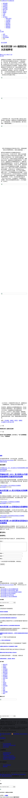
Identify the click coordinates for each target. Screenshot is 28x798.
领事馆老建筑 (6, 754)
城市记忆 (5, 664)
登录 (2, 31)
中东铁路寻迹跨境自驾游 (9, 757)
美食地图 (5, 691)
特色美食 (5, 685)
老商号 (4, 684)
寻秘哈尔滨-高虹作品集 (9, 759)
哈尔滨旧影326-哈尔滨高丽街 (8, 593)
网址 (1, 558)
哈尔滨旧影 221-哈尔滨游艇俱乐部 (9, 589)
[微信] (3, 738)
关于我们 (5, 17)
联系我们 (8, 23)
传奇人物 (5, 678)
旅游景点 (5, 675)
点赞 (8, 422)
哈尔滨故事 (6, 37)
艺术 (4, 687)
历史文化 (5, 35)
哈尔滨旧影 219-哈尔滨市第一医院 (9, 590)
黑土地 (4, 11)
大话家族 (8, 20)
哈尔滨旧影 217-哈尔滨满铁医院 (9, 596)
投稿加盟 (8, 26)
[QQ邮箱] (4, 738)
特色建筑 (5, 676)
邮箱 (1, 556)
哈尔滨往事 (6, 746)
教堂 (4, 693)
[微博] (0, 738)
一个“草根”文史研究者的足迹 (5, 640)
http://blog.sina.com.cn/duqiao (7, 460)
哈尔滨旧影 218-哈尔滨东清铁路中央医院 (11, 592)
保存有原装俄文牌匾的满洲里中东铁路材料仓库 (8, 617)
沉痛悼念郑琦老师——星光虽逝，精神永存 (7, 658)
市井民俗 (5, 669)
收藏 (4, 422)
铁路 (4, 690)
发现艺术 (5, 6)
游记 (4, 15)
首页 (4, 34)
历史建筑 (7, 420)
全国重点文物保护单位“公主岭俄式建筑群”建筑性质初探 (10, 625)
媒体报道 (5, 766)
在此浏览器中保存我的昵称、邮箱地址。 (11, 561)
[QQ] (2, 738)
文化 (4, 681)
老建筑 (11, 420)
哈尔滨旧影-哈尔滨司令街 (7, 595)
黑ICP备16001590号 (7, 776)
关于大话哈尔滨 (7, 765)
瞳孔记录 (5, 9)
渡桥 (1, 455)
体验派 (4, 12)
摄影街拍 (5, 672)
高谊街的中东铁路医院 (4, 611)
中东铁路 (5, 4)
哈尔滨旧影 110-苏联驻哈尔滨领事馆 (14, 507)
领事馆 (20, 420)
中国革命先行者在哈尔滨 (9, 745)
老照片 (16, 420)
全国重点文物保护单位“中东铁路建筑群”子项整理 (8, 646)
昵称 (1, 553)
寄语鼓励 (8, 27)
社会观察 (5, 8)
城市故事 (5, 3)
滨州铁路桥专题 (7, 752)
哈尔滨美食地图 (7, 743)
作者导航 (8, 21)
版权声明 (8, 24)
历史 (4, 679)
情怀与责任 (8, 18)
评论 (1, 541)
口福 (4, 14)
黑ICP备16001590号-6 (5, 733)
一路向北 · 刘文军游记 (8, 755)
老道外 (4, 682)
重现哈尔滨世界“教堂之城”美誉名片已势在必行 (8, 652)
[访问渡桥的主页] (7, 580)
